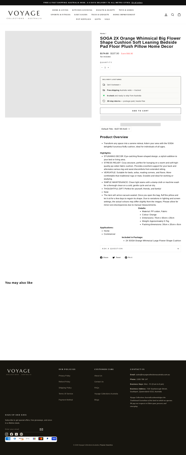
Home (102, 33)
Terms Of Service (66, 394)
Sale (107, 19)
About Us (98, 376)
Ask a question (112, 249)
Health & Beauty (105, 10)
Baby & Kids (80, 15)
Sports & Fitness (60, 15)
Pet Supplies (83, 19)
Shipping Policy (65, 388)
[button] (140, 118)
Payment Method (66, 400)
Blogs (96, 400)
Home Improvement (124, 15)
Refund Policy (64, 382)
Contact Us (99, 382)
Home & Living (60, 10)
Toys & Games (126, 10)
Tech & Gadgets (100, 15)
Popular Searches (106, 445)
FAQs (96, 388)
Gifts (98, 19)
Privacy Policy (64, 376)
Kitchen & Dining (82, 10)
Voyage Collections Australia (106, 394)
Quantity (106, 62)
